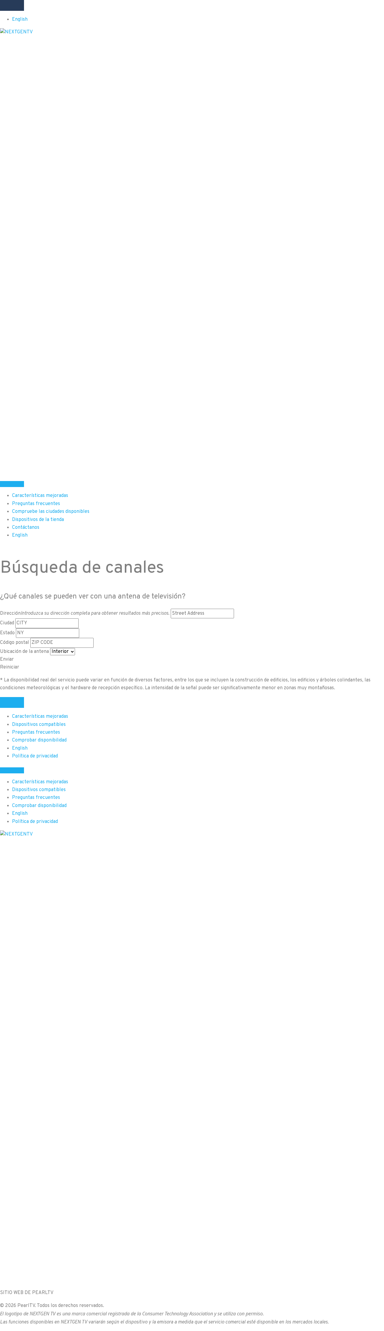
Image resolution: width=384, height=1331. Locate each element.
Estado (7, 633)
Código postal (14, 643)
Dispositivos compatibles (39, 725)
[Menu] (12, 5)
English (20, 20)
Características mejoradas (40, 717)
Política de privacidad (35, 756)
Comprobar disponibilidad (39, 740)
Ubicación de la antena (24, 652)
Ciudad (7, 623)
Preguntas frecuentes (36, 732)
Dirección (85, 614)
